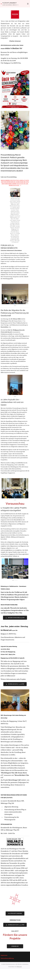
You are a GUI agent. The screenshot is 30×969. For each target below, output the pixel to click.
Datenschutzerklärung (7, 958)
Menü (27, 3)
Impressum (4, 955)
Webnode (19, 966)
